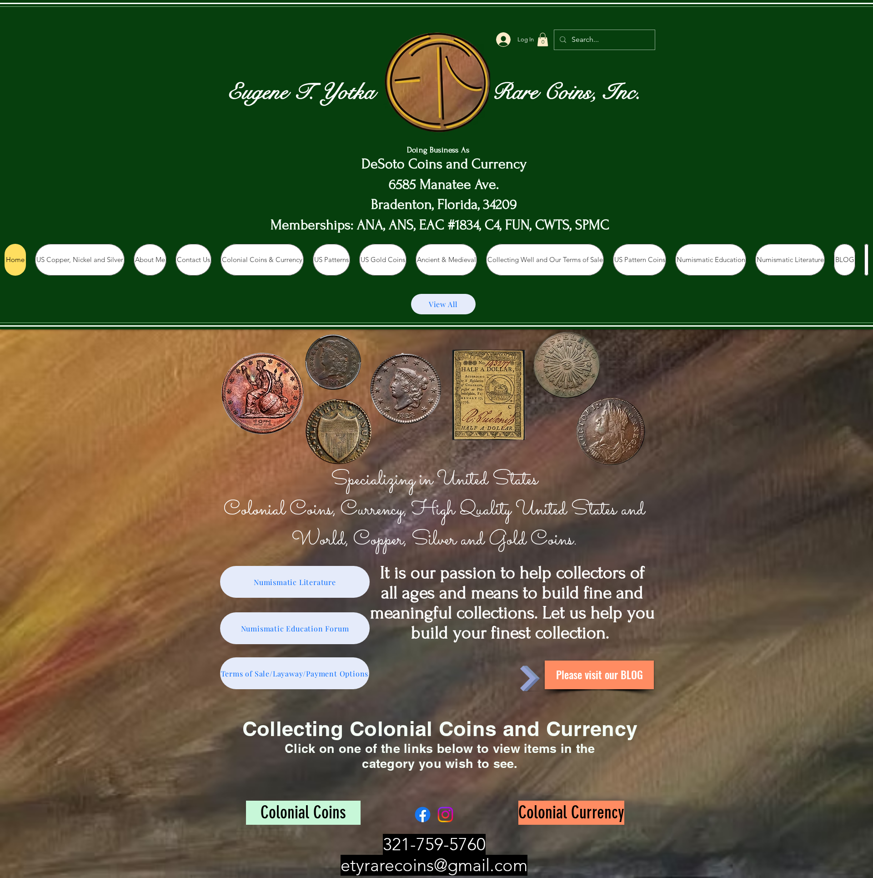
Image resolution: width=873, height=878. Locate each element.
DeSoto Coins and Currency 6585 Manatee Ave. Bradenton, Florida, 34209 (444, 184)
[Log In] (503, 40)
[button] (542, 39)
